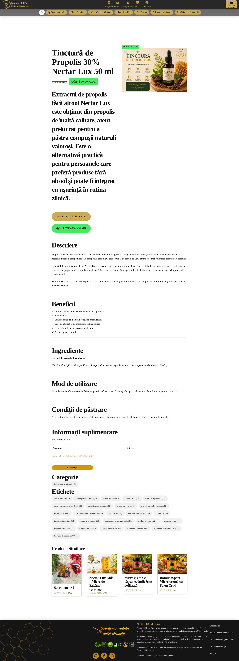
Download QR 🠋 (73, 468)
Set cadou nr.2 (64, 588)
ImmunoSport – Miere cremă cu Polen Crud (171, 581)
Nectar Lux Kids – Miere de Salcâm (101, 581)
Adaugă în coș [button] (66, 579)
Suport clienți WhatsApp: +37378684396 (72, 456)
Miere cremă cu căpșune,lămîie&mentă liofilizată (140, 581)
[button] (231, 4)
